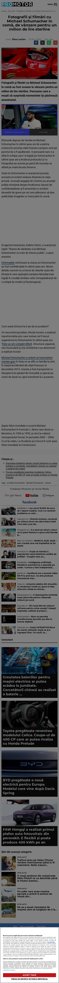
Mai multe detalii (51, 942)
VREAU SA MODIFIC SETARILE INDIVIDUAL (29, 979)
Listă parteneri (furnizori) (9, 970)
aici (21, 951)
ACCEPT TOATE (29, 975)
